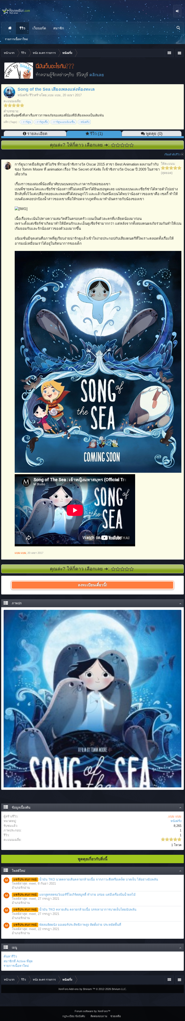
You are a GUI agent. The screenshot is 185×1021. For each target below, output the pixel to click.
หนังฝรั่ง (23, 95)
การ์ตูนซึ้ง (42, 122)
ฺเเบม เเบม (54, 95)
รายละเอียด (37, 133)
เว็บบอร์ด (39, 28)
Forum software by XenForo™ (92, 1011)
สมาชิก (58, 28)
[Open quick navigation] (169, 53)
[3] (122, 145)
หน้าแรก (10, 28)
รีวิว (22, 28)
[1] (113, 145)
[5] (131, 145)
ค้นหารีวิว (10, 956)
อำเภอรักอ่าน (21, 887)
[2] (118, 145)
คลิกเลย (96, 74)
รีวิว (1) (96, 133)
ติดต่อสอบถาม (99, 1016)
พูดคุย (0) (154, 133)
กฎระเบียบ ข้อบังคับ (73, 1016)
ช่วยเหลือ (115, 1016)
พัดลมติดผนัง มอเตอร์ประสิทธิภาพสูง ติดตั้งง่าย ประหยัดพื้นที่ (67, 924)
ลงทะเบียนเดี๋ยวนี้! (92, 585)
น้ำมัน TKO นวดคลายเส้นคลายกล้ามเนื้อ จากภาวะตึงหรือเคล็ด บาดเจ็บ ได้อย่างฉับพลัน (85, 879)
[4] (127, 145)
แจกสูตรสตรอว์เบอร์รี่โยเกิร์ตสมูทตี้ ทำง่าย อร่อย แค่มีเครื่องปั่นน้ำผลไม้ (74, 894)
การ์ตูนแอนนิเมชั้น (64, 122)
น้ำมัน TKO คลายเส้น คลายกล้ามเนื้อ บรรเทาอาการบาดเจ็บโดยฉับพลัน (74, 909)
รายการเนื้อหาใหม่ (16, 966)
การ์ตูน (27, 122)
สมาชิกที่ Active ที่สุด (18, 961)
